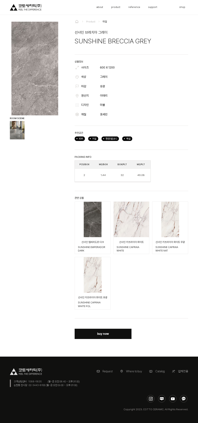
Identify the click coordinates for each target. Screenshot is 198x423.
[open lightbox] (17, 130)
